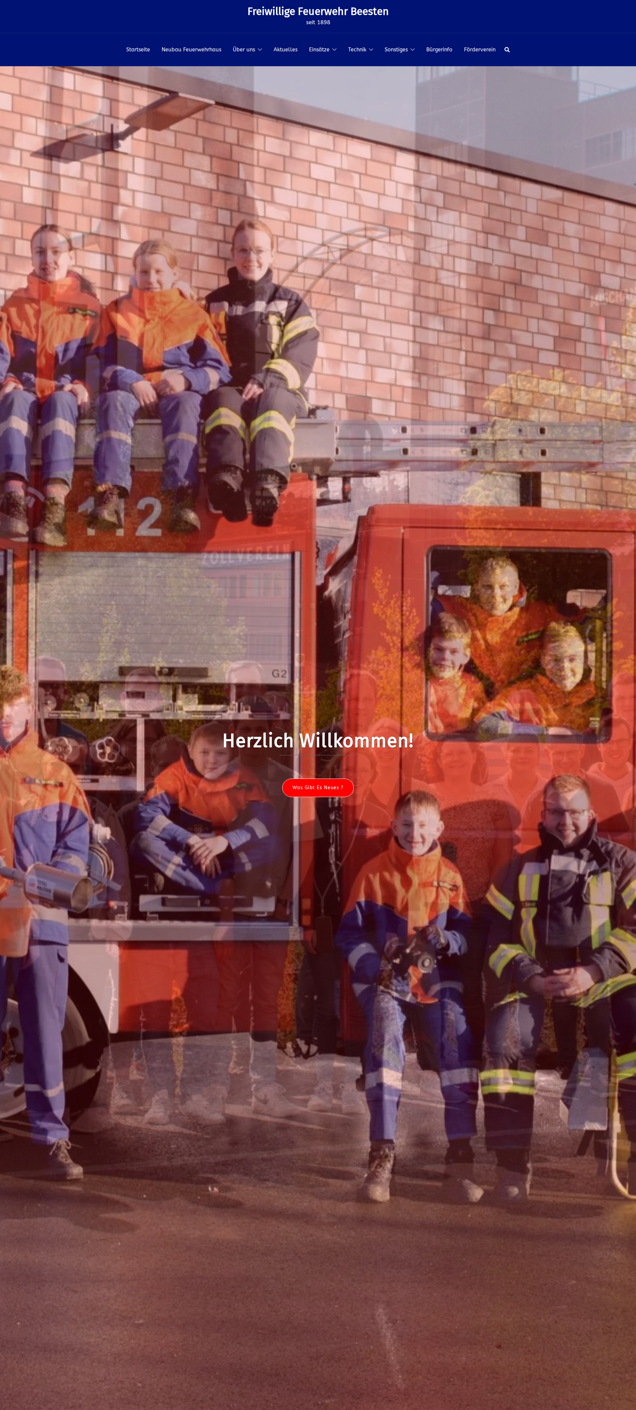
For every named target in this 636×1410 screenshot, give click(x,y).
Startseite (138, 49)
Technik (357, 49)
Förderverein (480, 49)
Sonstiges (396, 49)
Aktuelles (285, 49)
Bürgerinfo (439, 49)
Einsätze (319, 49)
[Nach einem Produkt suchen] (507, 49)
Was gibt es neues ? (318, 787)
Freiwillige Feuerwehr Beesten (318, 11)
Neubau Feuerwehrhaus (191, 49)
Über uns (244, 49)
